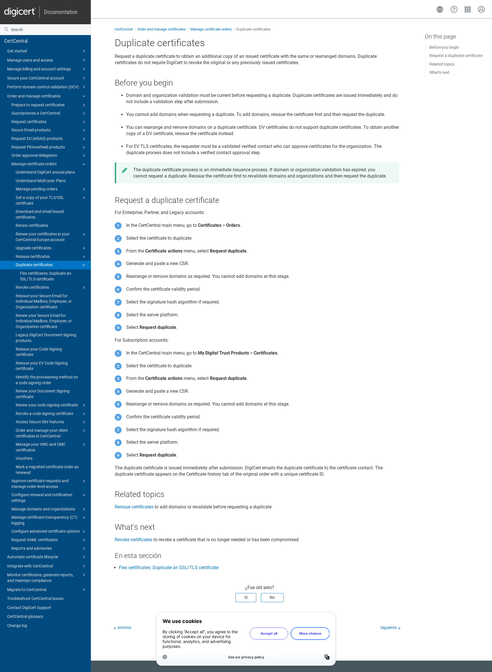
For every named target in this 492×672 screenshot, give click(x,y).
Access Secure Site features (40, 422)
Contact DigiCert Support (29, 607)
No (272, 597)
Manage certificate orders (34, 164)
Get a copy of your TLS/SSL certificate (40, 200)
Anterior (124, 627)
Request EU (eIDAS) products (37, 138)
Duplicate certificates (34, 264)
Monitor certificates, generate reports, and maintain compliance (40, 578)
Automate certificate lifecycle (32, 557)
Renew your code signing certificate (47, 405)
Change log (17, 625)
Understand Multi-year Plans (41, 180)
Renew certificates (32, 225)
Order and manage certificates (34, 96)
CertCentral (16, 41)
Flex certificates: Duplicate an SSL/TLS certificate (45, 276)
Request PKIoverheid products (38, 147)
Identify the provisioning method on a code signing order (47, 380)
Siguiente (388, 627)
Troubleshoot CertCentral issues (35, 598)
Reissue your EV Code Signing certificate (42, 366)
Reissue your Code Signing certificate (39, 352)
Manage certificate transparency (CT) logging (44, 520)
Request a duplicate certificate (456, 55)
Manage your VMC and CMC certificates (40, 447)
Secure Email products (31, 130)
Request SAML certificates (34, 539)
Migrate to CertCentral (26, 589)
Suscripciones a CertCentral (35, 113)
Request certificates (28, 121)
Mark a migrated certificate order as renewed (47, 470)
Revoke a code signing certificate (44, 413)
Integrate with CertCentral (30, 566)
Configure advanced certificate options (45, 531)
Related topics (441, 64)
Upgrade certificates (33, 248)
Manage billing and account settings (39, 69)
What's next (439, 72)
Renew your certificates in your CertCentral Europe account (43, 237)
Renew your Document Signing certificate (42, 394)
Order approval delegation (34, 155)
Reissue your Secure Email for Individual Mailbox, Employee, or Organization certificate (44, 301)
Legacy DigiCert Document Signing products (46, 338)
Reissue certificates (33, 256)
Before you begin (444, 47)
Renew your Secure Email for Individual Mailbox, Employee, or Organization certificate (44, 321)
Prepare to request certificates (38, 105)
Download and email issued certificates (40, 214)
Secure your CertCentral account (35, 78)
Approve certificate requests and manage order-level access (40, 483)
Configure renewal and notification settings (41, 497)
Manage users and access (30, 60)
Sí (245, 597)
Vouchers (24, 458)
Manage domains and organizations (43, 509)
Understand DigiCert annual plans (45, 172)
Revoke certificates (32, 287)
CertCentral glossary (25, 616)
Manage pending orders (37, 189)
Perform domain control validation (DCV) (43, 87)
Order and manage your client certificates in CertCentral (42, 433)
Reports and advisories (31, 548)
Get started (17, 51)
